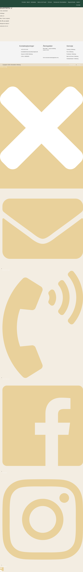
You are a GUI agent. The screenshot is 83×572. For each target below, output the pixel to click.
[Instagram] (7, 57)
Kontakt (78, 5)
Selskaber (33, 2)
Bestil (28, 2)
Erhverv (50, 2)
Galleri (78, 2)
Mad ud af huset (42, 2)
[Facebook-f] (4, 57)
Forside (24, 2)
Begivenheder (71, 2)
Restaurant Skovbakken (60, 2)
